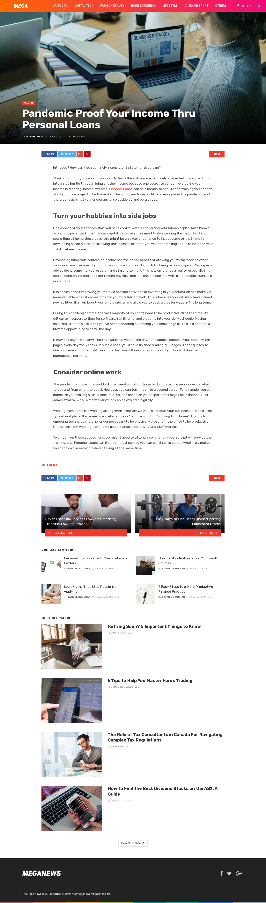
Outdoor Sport (196, 5)
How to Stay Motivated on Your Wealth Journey (188, 560)
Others (221, 5)
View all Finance (131, 843)
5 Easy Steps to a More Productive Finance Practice (185, 589)
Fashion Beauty (112, 5)
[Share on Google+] (80, 154)
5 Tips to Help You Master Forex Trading (150, 680)
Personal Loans (121, 189)
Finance (28, 103)
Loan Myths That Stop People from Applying (92, 589)
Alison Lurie (34, 136)
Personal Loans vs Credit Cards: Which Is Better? (95, 560)
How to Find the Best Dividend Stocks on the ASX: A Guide (163, 791)
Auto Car (60, 5)
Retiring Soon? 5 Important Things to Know (154, 626)
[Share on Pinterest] (87, 154)
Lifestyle (170, 5)
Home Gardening (143, 5)
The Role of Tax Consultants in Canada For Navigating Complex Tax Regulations (165, 737)
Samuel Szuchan (79, 568)
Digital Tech (83, 5)
